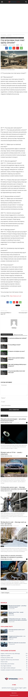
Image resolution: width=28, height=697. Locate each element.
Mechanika (3, 37)
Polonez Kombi (4, 661)
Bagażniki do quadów (5, 655)
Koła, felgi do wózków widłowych (8, 668)
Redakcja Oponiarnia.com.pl (6, 422)
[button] (26, 2)
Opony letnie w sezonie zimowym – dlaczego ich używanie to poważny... (12, 556)
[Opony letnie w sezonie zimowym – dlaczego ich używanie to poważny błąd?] (14, 570)
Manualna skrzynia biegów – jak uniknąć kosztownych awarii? (13, 420)
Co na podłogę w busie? (14, 344)
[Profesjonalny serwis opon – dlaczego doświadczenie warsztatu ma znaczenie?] (14, 502)
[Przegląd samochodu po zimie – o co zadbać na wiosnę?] (4, 638)
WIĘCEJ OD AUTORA (18, 334)
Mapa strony (14, 693)
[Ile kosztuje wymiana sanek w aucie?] (4, 631)
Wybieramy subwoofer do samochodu (17, 642)
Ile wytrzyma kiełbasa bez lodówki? (17, 338)
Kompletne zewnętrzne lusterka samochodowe (11, 670)
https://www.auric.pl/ (15, 296)
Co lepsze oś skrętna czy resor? (16, 351)
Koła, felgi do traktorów (6, 665)
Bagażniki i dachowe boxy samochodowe (10, 659)
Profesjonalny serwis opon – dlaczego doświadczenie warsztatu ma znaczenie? (14, 488)
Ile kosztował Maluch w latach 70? (6, 313)
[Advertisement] (14, 18)
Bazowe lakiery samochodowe (7, 663)
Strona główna (3, 34)
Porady (2, 476)
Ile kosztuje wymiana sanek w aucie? (17, 629)
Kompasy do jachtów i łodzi (7, 657)
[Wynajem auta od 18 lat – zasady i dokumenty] (14, 467)
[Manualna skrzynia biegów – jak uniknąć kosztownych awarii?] (14, 434)
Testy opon (3, 511)
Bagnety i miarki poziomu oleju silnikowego (10, 653)
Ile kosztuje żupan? (23, 312)
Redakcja (5, 45)
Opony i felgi (3, 579)
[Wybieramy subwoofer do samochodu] (4, 644)
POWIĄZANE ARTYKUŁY (6, 334)
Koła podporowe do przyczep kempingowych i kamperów (14, 37)
